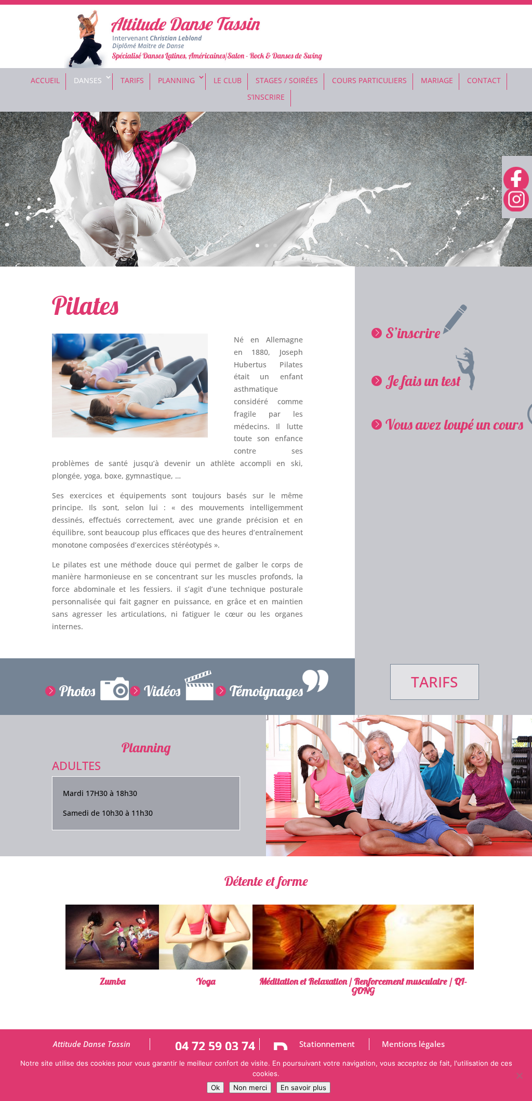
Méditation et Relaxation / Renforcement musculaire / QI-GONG (363, 986)
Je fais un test (423, 381)
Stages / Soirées (287, 80)
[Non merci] (519, 1075)
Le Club (228, 80)
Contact (484, 80)
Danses (88, 80)
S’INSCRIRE (266, 97)
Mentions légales (413, 1044)
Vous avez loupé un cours (454, 424)
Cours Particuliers (369, 80)
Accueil (45, 80)
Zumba (112, 981)
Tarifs (132, 80)
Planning (176, 80)
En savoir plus (303, 1087)
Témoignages (266, 691)
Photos (77, 691)
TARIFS (434, 682)
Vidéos (162, 691)
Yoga (205, 981)
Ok (215, 1087)
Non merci (250, 1087)
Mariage (437, 80)
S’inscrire (412, 333)
